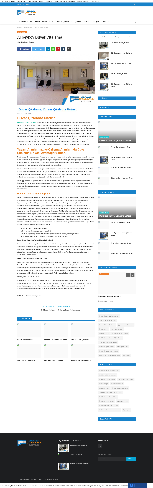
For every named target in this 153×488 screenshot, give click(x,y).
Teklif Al (105, 22)
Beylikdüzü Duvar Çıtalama (120, 43)
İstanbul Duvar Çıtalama (119, 74)
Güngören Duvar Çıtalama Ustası (122, 178)
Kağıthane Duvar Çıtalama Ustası (109, 355)
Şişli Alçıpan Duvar (122, 347)
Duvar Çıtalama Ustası (44, 22)
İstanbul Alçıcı (103, 329)
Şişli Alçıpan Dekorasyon (125, 325)
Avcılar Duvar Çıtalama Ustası (121, 147)
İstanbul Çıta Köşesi (117, 329)
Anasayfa (19, 27)
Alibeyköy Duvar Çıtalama (26, 122)
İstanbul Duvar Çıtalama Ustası (109, 316)
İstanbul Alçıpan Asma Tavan (108, 351)
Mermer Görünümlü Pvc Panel (121, 63)
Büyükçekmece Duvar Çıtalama (121, 53)
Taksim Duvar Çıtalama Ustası (121, 168)
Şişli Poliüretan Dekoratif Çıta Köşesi (110, 338)
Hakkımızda (20, 4)
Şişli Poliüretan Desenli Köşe (108, 342)
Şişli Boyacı (126, 355)
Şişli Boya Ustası (104, 333)
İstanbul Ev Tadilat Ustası (107, 325)
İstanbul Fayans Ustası (106, 347)
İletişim (28, 4)
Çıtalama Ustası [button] (81, 22)
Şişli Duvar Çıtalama (48, 310)
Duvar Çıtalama (25, 22)
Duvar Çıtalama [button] (63, 22)
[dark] (135, 4)
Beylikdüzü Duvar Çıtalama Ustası (69, 310)
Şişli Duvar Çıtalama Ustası (107, 320)
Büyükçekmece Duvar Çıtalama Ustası (121, 85)
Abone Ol (131, 459)
